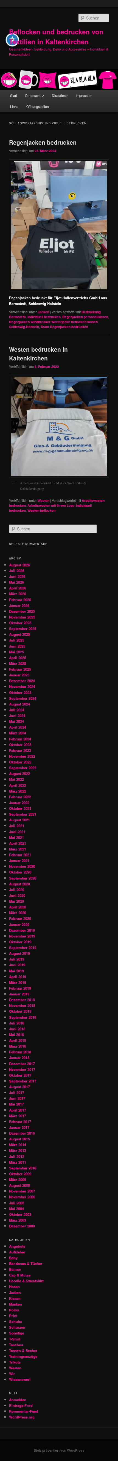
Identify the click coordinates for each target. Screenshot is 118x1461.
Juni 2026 (17, 576)
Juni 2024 (17, 715)
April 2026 (17, 587)
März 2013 (17, 1150)
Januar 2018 (19, 1057)
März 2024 (17, 732)
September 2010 (22, 1168)
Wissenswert (19, 1379)
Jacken (43, 311)
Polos (14, 1309)
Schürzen (17, 1327)
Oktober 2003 (20, 1214)
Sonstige (16, 1333)
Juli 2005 (16, 1202)
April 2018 (17, 1040)
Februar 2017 (20, 1121)
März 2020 (17, 912)
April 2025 (17, 657)
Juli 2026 (16, 570)
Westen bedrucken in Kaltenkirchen (38, 353)
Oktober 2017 (20, 1075)
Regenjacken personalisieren (85, 316)
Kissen (15, 1298)
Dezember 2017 (22, 1063)
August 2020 (19, 883)
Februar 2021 (20, 854)
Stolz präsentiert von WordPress (59, 1450)
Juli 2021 (16, 825)
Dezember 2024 (22, 680)
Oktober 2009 (20, 1173)
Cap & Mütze (19, 1275)
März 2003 (17, 1220)
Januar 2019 (19, 994)
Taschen (16, 1344)
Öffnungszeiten (37, 106)
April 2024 (17, 727)
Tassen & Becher (23, 1350)
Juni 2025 (17, 646)
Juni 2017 (17, 1098)
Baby (13, 1257)
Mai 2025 (16, 651)
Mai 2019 (16, 970)
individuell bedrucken (44, 316)
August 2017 (19, 1086)
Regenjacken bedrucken (43, 142)
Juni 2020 (17, 895)
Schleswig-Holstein (24, 326)
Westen (43, 500)
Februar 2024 (20, 738)
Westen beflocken (41, 510)
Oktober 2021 (20, 808)
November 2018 (22, 1005)
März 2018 (17, 1046)
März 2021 (17, 849)
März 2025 (17, 663)
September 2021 (22, 814)
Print (13, 1315)
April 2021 (17, 843)
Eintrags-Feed (21, 1405)
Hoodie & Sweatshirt (26, 1280)
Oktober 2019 (20, 941)
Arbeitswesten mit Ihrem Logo (50, 505)
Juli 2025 (16, 640)
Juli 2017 (16, 1092)
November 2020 (22, 866)
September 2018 (22, 1017)
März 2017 (17, 1115)
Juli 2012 (16, 1156)
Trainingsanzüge (23, 1356)
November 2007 (22, 1191)
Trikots (15, 1362)
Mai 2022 (16, 779)
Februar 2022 (20, 796)
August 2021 (19, 819)
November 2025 (22, 617)
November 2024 (22, 686)
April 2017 (17, 1110)
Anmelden (17, 1399)
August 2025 (19, 634)
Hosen (14, 1286)
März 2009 (17, 1179)
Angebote (17, 1246)
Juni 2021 (17, 831)
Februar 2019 (20, 988)
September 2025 (22, 628)
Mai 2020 (16, 901)
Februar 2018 (20, 1051)
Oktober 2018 (20, 1011)
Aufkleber (17, 1252)
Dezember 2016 (22, 1133)
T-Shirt (14, 1339)
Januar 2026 (19, 605)
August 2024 (19, 704)
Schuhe (15, 1321)
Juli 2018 (16, 1023)
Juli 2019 (16, 959)
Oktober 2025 (20, 622)
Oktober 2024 (20, 692)
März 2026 (17, 593)
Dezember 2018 (22, 999)
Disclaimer (60, 95)
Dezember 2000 (22, 1225)
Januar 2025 (19, 675)
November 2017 (22, 1069)
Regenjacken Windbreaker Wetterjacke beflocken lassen (53, 321)
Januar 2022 (19, 802)
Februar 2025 (20, 669)
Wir (12, 1373)
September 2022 (22, 767)
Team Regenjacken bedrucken (64, 326)
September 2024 (22, 698)
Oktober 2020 (20, 872)
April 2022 (17, 785)
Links (14, 106)
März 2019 (17, 982)
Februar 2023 (20, 750)
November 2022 (22, 756)
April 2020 (17, 906)
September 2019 (22, 947)
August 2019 (19, 953)
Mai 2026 (16, 582)
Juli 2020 (16, 889)
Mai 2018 (16, 1034)
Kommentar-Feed (23, 1411)
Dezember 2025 (22, 611)
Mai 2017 (16, 1104)
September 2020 (22, 878)
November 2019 (22, 936)
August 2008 (19, 1185)
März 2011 (17, 1162)
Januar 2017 (19, 1127)
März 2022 (17, 791)
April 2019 (17, 976)
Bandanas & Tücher (25, 1263)
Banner (15, 1269)
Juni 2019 (17, 964)
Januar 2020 (19, 924)
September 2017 (22, 1081)
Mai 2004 (16, 1208)
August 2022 (19, 773)
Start (13, 95)
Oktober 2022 (20, 762)
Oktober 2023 (20, 744)
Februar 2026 (20, 599)
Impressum (84, 95)
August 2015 (19, 1138)
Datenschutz (34, 95)
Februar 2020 (20, 918)
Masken (15, 1304)
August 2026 (19, 564)
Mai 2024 (16, 721)
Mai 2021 (16, 837)
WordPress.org (22, 1417)
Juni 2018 (17, 1028)
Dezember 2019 (22, 930)
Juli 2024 (16, 709)
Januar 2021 (19, 860)
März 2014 (17, 1144)
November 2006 (22, 1196)
